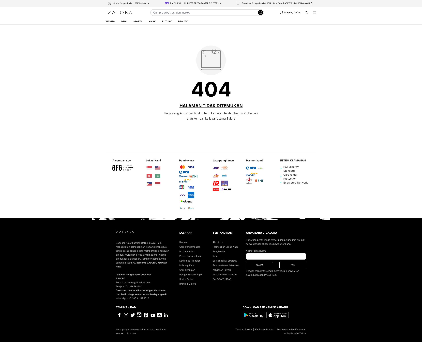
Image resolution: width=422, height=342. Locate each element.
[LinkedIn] (166, 315)
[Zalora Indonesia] (157, 184)
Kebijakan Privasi (222, 269)
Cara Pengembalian (189, 246)
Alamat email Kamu (256, 250)
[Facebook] (119, 315)
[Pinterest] (146, 315)
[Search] (260, 12)
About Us (218, 242)
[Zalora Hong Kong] (149, 176)
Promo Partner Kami (190, 256)
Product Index (187, 251)
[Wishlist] (307, 13)
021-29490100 (134, 286)
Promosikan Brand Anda (226, 246)
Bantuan (183, 242)
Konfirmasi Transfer (189, 260)
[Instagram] (126, 315)
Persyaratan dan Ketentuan (291, 329)
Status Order (186, 279)
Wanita (110, 21)
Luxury (167, 21)
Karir (215, 256)
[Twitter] (132, 315)
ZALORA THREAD (222, 279)
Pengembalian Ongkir (191, 274)
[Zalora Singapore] (149, 168)
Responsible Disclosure (225, 274)
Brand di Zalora (187, 283)
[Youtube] (152, 315)
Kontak (119, 333)
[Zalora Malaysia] (157, 168)
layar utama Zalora (222, 118)
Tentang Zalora (243, 329)
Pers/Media (219, 251)
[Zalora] (120, 12)
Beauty (183, 21)
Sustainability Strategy (225, 260)
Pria (124, 21)
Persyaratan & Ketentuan (226, 265)
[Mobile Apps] (159, 315)
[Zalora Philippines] (149, 184)
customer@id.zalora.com (137, 282)
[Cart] (314, 13)
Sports (137, 21)
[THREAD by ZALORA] (139, 315)
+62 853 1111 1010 (138, 298)
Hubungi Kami (186, 265)
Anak (152, 21)
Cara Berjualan (187, 269)
